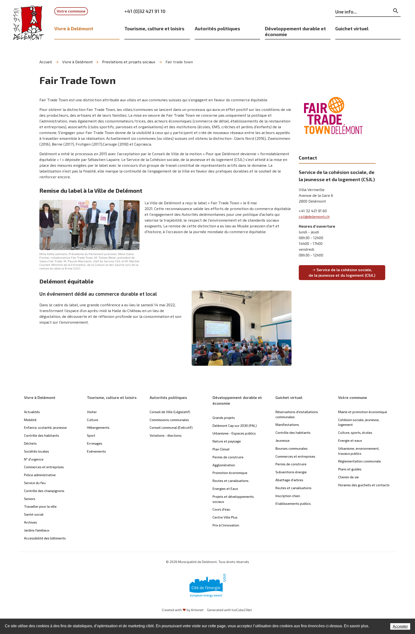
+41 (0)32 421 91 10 (144, 11)
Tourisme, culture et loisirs (154, 28)
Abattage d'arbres (289, 480)
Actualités (32, 412)
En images (94, 443)
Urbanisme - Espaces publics (234, 433)
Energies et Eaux (225, 489)
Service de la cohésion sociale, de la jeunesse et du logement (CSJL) (342, 272)
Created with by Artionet (183, 610)
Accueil (45, 61)
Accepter (400, 626)
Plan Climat (221, 449)
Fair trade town (179, 61)
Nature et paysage (227, 441)
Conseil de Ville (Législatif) (170, 412)
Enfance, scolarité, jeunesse (45, 427)
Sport (91, 435)
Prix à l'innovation (226, 525)
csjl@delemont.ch (314, 216)
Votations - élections (166, 435)
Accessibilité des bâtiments (45, 538)
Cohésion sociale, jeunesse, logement (358, 422)
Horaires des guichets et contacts (364, 485)
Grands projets (224, 418)
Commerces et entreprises (44, 467)
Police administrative (40, 475)
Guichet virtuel (351, 28)
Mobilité (30, 420)
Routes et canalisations (231, 481)
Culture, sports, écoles (355, 432)
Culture (92, 420)
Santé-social (33, 514)
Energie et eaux (350, 440)
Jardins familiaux (36, 530)
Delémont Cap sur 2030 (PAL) (235, 425)
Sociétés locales (36, 451)
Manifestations (287, 425)
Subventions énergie (291, 472)
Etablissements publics (293, 503)
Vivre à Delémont (73, 28)
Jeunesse (282, 440)
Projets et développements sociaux (233, 499)
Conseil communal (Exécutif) (171, 427)
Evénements (96, 451)
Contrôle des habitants (41, 435)
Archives (30, 522)
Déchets (30, 443)
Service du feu (35, 483)
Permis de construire (228, 457)
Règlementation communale (359, 461)
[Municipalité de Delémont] (28, 26)
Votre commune (71, 11)
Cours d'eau (221, 509)
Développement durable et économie (295, 31)
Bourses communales (291, 448)
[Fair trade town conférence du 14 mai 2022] (242, 328)
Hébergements (98, 427)
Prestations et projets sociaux (128, 61)
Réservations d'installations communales (296, 414)
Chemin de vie (348, 477)
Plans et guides (349, 469)
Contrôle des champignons (44, 491)
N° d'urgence (33, 459)
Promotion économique (230, 473)
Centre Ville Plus (225, 517)
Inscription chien (287, 496)
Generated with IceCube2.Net (229, 610)
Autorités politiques (217, 28)
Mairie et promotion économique (362, 412)
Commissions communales (169, 420)
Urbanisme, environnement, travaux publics (358, 450)
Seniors (29, 499)
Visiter (92, 412)
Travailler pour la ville (40, 506)
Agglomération (224, 465)
